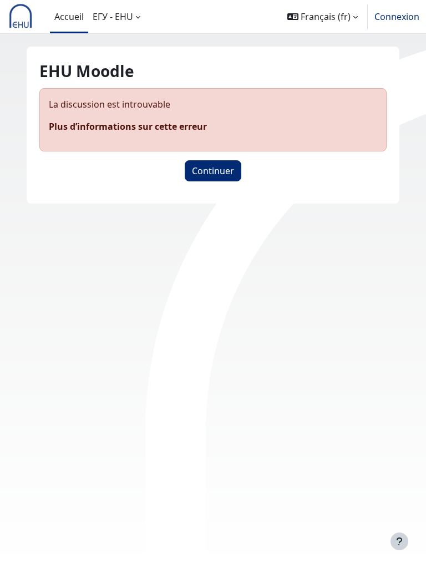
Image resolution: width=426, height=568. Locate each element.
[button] (322, 16)
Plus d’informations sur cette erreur (128, 126)
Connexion (396, 17)
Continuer (213, 171)
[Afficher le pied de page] (399, 541)
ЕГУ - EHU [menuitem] (113, 17)
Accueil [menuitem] (69, 17)
